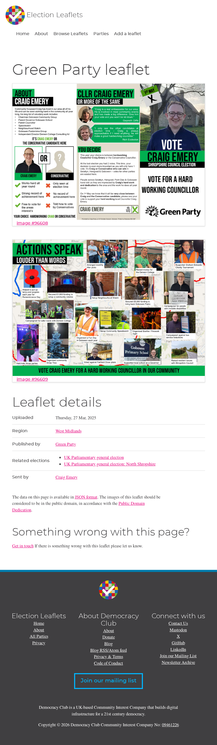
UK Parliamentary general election (94, 457)
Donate (108, 637)
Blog (108, 643)
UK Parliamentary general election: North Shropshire (110, 464)
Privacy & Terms (108, 656)
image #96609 (32, 379)
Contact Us (178, 623)
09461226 (170, 725)
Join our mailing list (109, 680)
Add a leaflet (127, 34)
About (41, 34)
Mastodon (178, 630)
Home (22, 34)
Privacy (38, 643)
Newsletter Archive (178, 662)
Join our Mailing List (178, 656)
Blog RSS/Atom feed (108, 650)
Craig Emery (67, 477)
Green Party (66, 444)
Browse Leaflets (70, 34)
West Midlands (69, 431)
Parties (101, 34)
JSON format (86, 497)
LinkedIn (178, 649)
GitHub (178, 643)
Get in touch (23, 546)
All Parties (39, 636)
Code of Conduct (108, 663)
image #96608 (32, 223)
